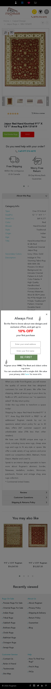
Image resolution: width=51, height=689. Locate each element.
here (27, 374)
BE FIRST (26, 357)
